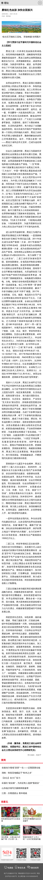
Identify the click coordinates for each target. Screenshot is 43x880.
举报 (38, 873)
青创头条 (22, 867)
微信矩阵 (35, 867)
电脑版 (10, 867)
